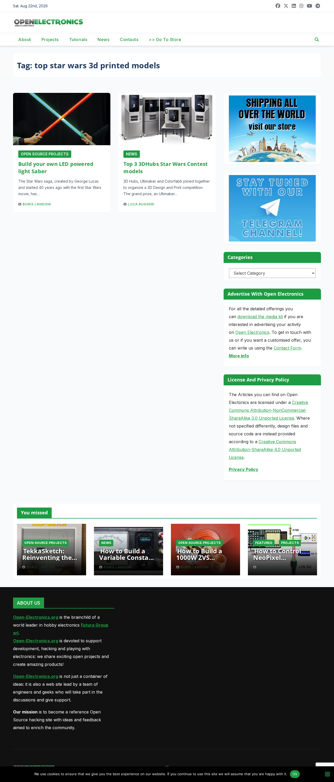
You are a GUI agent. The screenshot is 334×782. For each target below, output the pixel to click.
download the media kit (260, 316)
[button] (317, 39)
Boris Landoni (37, 204)
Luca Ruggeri (141, 204)
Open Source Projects (45, 154)
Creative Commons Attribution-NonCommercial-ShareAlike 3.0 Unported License (268, 410)
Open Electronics (252, 332)
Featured (263, 543)
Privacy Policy (243, 469)
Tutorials (78, 39)
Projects (50, 39)
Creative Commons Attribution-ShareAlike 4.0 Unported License (265, 449)
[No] (327, 774)
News (103, 39)
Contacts (129, 39)
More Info (239, 355)
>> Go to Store (165, 39)
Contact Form (287, 348)
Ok (295, 774)
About (24, 39)
